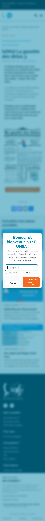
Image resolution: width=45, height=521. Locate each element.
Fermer (13, 283)
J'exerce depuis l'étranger (19, 272)
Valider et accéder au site (32, 282)
